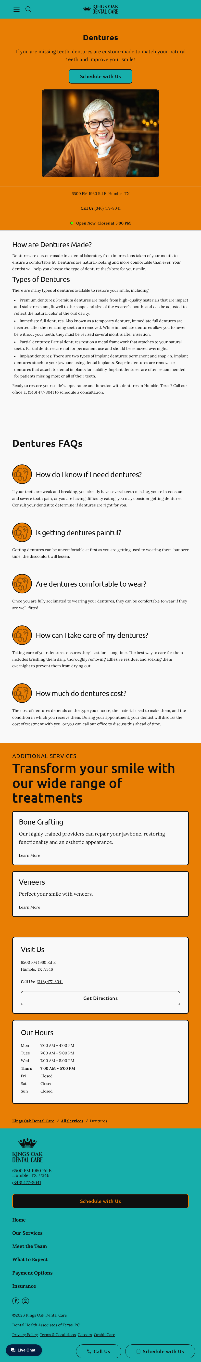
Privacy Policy (25, 1334)
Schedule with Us (100, 76)
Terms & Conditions (58, 1334)
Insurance (24, 1286)
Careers (85, 1334)
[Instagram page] (25, 1301)
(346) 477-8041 (108, 208)
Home (19, 1220)
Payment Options (32, 1273)
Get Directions (100, 998)
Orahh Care (104, 1334)
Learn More (29, 855)
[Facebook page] (15, 1301)
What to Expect (30, 1259)
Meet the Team (29, 1246)
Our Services (27, 1233)
